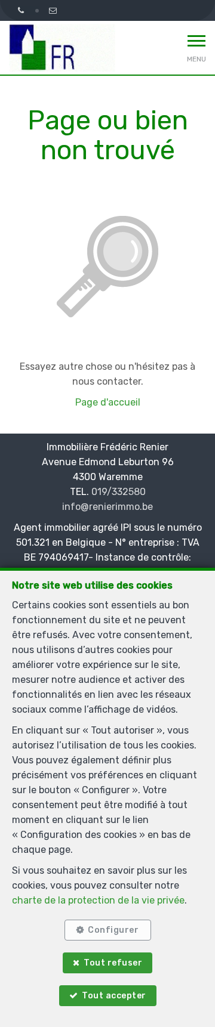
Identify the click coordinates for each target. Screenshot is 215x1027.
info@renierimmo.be (107, 506)
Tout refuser (113, 963)
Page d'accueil (107, 402)
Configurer (113, 930)
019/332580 (118, 491)
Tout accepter (114, 996)
